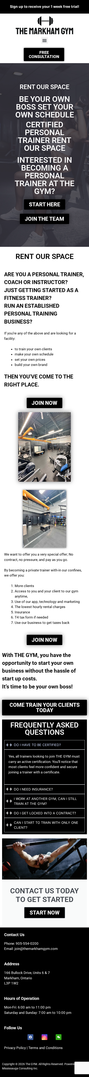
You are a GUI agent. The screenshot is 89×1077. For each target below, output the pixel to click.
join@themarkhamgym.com (36, 949)
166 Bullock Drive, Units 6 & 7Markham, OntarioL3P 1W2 (27, 978)
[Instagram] (44, 1037)
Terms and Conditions (45, 1048)
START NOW (45, 913)
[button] (44, 40)
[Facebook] (30, 1037)
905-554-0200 (27, 943)
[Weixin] (58, 1037)
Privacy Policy (15, 1048)
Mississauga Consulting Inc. (20, 1068)
